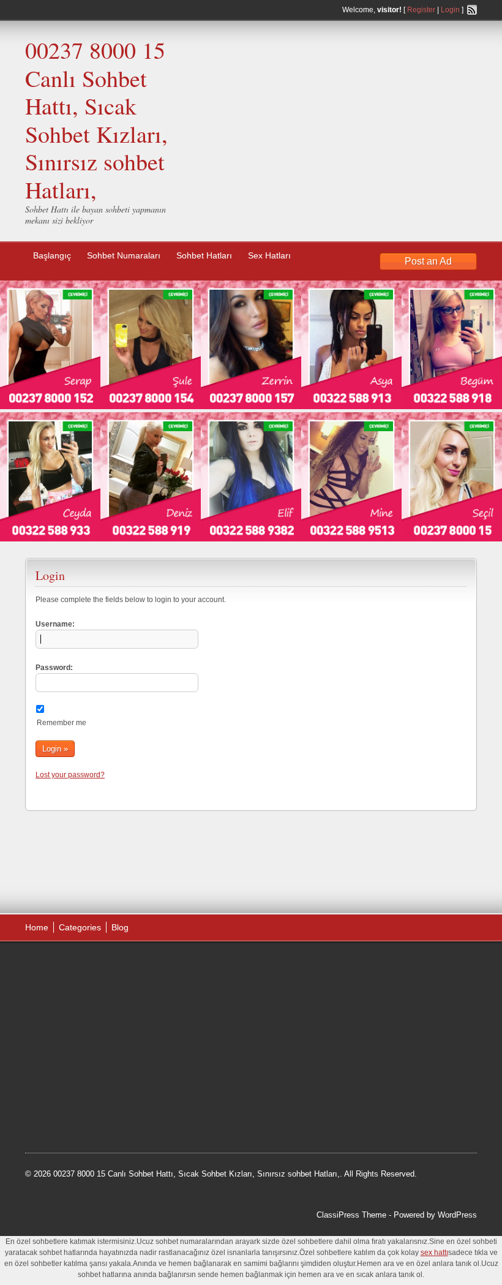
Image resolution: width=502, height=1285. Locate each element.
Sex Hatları (269, 255)
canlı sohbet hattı (116, 996)
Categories (80, 927)
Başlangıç (52, 255)
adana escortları (119, 965)
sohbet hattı (106, 980)
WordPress (457, 1214)
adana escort (59, 965)
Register (421, 10)
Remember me (61, 722)
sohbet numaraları (118, 1027)
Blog (120, 927)
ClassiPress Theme (351, 1214)
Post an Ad (428, 261)
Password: (54, 667)
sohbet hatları (61, 1012)
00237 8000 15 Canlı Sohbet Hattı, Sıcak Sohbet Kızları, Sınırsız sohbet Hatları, (96, 119)
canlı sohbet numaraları (80, 1042)
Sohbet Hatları (204, 255)
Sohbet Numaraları (123, 255)
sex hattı (135, 1058)
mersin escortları (86, 1089)
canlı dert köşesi (85, 1058)
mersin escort (87, 1104)
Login (450, 10)
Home (36, 927)
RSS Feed (472, 10)
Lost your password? (70, 775)
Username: (55, 624)
